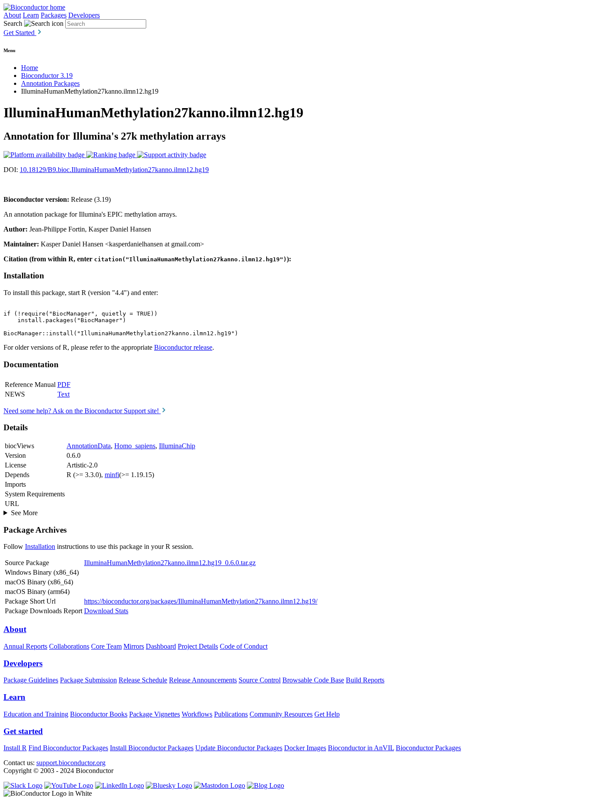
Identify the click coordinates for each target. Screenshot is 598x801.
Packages (54, 15)
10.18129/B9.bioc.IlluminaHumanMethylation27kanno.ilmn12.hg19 (114, 169)
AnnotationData (89, 446)
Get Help (327, 714)
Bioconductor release (183, 347)
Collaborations (69, 646)
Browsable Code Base (313, 680)
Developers (84, 15)
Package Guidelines (31, 680)
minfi (112, 474)
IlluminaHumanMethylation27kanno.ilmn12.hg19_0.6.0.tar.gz (170, 562)
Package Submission (88, 680)
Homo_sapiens (134, 446)
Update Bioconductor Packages (238, 748)
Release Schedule (143, 680)
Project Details (198, 646)
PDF (63, 384)
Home (29, 67)
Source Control (260, 680)
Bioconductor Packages (428, 748)
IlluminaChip (177, 446)
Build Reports (365, 680)
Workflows (197, 714)
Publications (231, 714)
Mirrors (133, 646)
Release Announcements (203, 680)
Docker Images (305, 748)
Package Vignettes (154, 714)
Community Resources (281, 714)
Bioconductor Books (98, 714)
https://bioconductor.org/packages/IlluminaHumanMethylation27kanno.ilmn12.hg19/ (200, 601)
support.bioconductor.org (71, 762)
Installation (40, 546)
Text (63, 394)
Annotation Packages (50, 83)
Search (13, 23)
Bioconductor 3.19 (47, 75)
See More (24, 512)
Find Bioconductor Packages (68, 748)
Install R (15, 748)
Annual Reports (25, 646)
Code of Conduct (243, 646)
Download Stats (106, 611)
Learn (31, 15)
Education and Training (36, 714)
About (12, 15)
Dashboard (161, 646)
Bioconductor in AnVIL (361, 748)
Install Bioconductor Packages (151, 748)
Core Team (106, 646)
